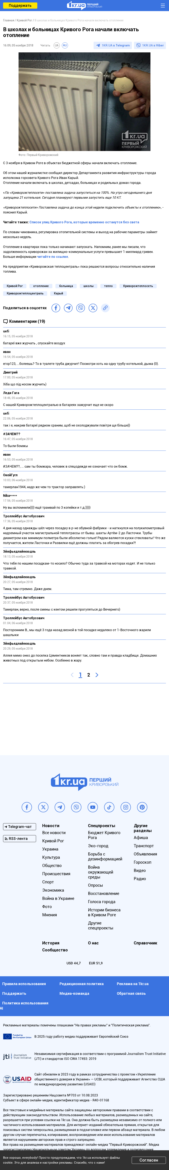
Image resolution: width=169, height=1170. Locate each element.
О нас (93, 943)
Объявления (145, 854)
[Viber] (80, 308)
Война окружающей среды (100, 872)
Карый (58, 293)
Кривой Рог (15, 286)
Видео (140, 870)
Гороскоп (142, 862)
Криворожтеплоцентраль (25, 293)
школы (88, 286)
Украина (50, 849)
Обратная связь (131, 993)
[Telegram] (68, 308)
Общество (52, 865)
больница (66, 286)
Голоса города (101, 901)
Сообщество (55, 950)
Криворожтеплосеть (138, 286)
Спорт (48, 882)
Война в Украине (58, 898)
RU (65, 45)
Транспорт (144, 845)
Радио (140, 878)
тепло (108, 286)
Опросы (95, 885)
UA (57, 45)
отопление (41, 286)
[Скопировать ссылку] (105, 308)
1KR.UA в (116, 45)
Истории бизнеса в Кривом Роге (104, 912)
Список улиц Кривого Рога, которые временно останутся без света (84, 222)
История (50, 943)
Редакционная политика (82, 984)
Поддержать (20, 5)
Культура (51, 857)
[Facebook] (56, 308)
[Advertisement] (84, 716)
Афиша (141, 837)
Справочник (145, 943)
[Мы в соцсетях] (27, 807)
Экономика (53, 890)
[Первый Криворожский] (84, 5)
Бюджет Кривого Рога (104, 835)
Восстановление (103, 893)
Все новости (54, 832)
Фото (47, 906)
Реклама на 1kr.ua (133, 984)
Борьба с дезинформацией (105, 856)
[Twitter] (93, 308)
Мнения (49, 914)
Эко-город (98, 845)
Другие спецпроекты (100, 925)
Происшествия (56, 873)
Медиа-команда (74, 993)
